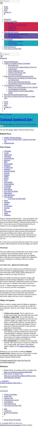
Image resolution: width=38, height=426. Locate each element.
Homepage (7, 19)
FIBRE (6, 177)
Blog (5, 10)
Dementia (7, 169)
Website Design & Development (10, 425)
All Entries (32, 124)
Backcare (7, 160)
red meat (7, 208)
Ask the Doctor (9, 158)
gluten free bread (18, 271)
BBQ (5, 162)
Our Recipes (8, 206)
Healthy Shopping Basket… (13, 137)
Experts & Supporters (11, 412)
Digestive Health (9, 171)
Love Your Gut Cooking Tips (17, 25)
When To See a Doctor (15, 41)
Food (5, 180)
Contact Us (7, 12)
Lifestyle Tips (12, 28)
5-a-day (6, 153)
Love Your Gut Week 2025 (12, 49)
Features (6, 175)
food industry (8, 182)
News (6, 200)
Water (6, 213)
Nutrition (7, 202)
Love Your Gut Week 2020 (16, 198)
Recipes (10, 23)
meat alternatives (9, 195)
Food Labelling (9, 184)
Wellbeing (7, 215)
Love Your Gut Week (11, 191)
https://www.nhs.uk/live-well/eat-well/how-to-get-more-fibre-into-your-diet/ (20, 376)
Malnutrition (8, 193)
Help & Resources (10, 47)
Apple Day (4, 381)
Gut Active (11, 30)
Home (6, 7)
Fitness (6, 178)
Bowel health (8, 164)
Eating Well (12, 27)
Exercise (7, 173)
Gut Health (7, 186)
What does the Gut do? (11, 32)
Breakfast (7, 166)
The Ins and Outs (13, 36)
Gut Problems (8, 39)
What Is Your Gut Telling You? (18, 34)
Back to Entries (6, 114)
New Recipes (8, 197)
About (6, 8)
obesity (6, 204)
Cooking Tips (8, 167)
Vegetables (7, 211)
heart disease (8, 189)
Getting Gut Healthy (10, 21)
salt (5, 209)
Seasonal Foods (9, 143)
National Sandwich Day (16, 119)
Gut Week (7, 187)
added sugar (8, 155)
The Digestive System (15, 38)
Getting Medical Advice (15, 45)
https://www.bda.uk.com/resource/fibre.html (18, 372)
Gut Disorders (12, 43)
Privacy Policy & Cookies (12, 420)
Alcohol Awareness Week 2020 (11, 383)
